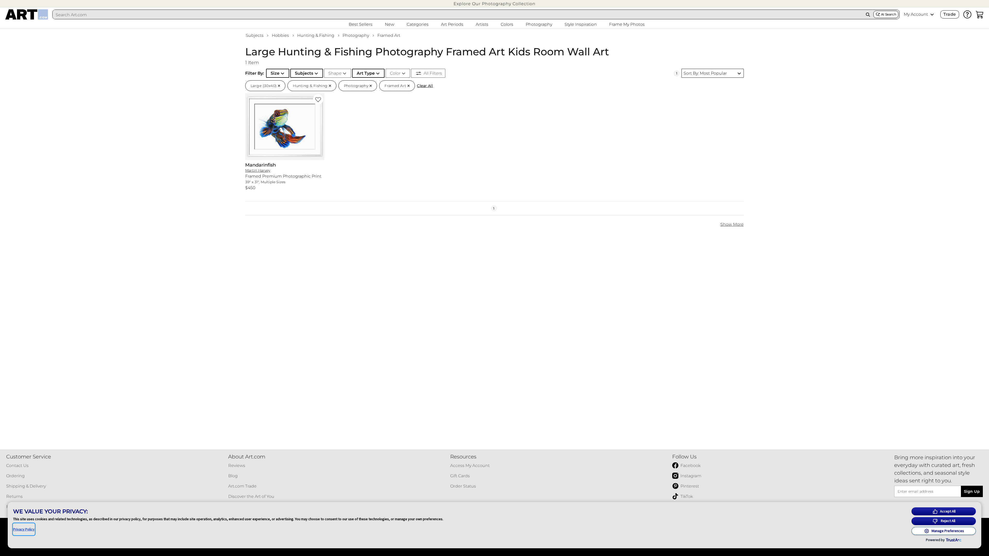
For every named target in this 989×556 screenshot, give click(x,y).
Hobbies (280, 35)
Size (275, 73)
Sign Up (972, 491)
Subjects (254, 35)
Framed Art (388, 35)
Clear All (425, 86)
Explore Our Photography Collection (494, 3)
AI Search (888, 14)
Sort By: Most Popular (705, 73)
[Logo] (26, 14)
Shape (335, 73)
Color (395, 73)
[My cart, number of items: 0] (980, 14)
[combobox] (458, 15)
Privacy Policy (24, 529)
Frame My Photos (627, 24)
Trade (949, 14)
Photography (356, 35)
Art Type (366, 73)
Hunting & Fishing (315, 35)
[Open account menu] (932, 14)
